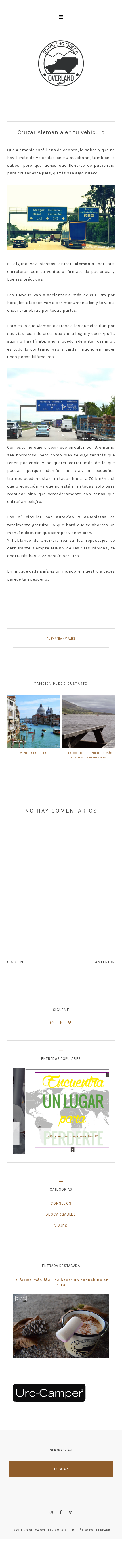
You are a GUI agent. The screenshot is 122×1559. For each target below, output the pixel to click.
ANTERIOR (105, 962)
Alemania (54, 638)
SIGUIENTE (17, 962)
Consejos (61, 1203)
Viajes (70, 638)
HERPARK (103, 1530)
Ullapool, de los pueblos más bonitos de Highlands (88, 755)
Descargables (61, 1214)
